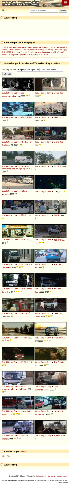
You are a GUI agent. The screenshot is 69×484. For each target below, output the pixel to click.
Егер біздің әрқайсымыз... (39, 52)
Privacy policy (62, 476)
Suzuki (5, 93)
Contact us (52, 476)
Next (59, 63)
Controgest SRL (41, 476)
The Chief (25, 313)
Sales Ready (32, 47)
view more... (44, 55)
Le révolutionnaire (47, 47)
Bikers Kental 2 (36, 50)
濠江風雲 (57, 166)
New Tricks (59, 117)
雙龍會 (24, 215)
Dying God (58, 93)
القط (60, 192)
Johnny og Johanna (53, 50)
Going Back (59, 142)
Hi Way (24, 338)
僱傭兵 (56, 215)
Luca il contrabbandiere (19, 50)
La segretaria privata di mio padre (23, 55)
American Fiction (19, 52)
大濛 (54, 52)
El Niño (57, 435)
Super (10, 93)
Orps (4, 47)
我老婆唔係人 (59, 240)
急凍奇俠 (24, 362)
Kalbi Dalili (25, 240)
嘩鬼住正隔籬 (26, 117)
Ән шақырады (19, 47)
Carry (16, 93)
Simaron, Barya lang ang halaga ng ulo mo (16, 167)
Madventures (59, 338)
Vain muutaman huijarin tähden (14, 387)
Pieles (9, 47)
